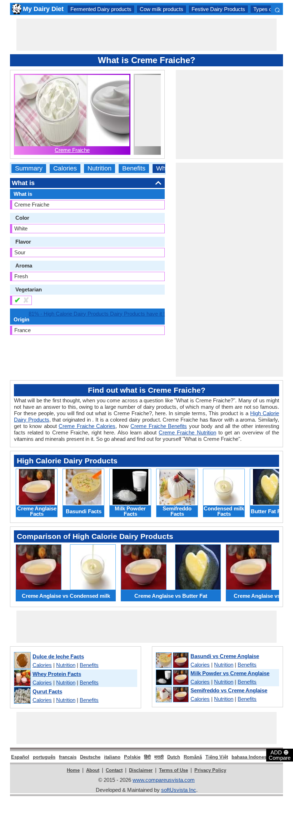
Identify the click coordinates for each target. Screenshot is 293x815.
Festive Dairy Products (218, 9)
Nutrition (99, 168)
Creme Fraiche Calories (87, 426)
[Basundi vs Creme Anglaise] (172, 660)
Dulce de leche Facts (58, 656)
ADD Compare (279, 755)
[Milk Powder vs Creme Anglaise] (172, 677)
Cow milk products (161, 9)
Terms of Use (173, 770)
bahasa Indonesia (251, 757)
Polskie (132, 757)
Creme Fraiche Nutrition (187, 432)
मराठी (159, 757)
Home (73, 770)
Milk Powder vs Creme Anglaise (229, 673)
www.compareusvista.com (164, 780)
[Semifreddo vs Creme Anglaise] (172, 695)
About (92, 770)
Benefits (133, 168)
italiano (112, 757)
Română (193, 757)
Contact (114, 770)
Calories (65, 168)
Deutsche (90, 757)
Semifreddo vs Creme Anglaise (228, 690)
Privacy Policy (210, 770)
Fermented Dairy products (100, 9)
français (67, 757)
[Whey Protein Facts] (22, 678)
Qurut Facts (47, 691)
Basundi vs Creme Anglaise (224, 656)
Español (20, 757)
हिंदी (147, 757)
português (44, 757)
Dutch (173, 757)
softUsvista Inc (178, 790)
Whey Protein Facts (57, 674)
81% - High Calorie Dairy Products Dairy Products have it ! (97, 313)
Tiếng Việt (216, 757)
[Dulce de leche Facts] (22, 660)
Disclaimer (141, 770)
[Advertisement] (146, 35)
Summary (29, 168)
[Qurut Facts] (22, 695)
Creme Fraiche (72, 150)
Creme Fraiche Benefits (158, 426)
